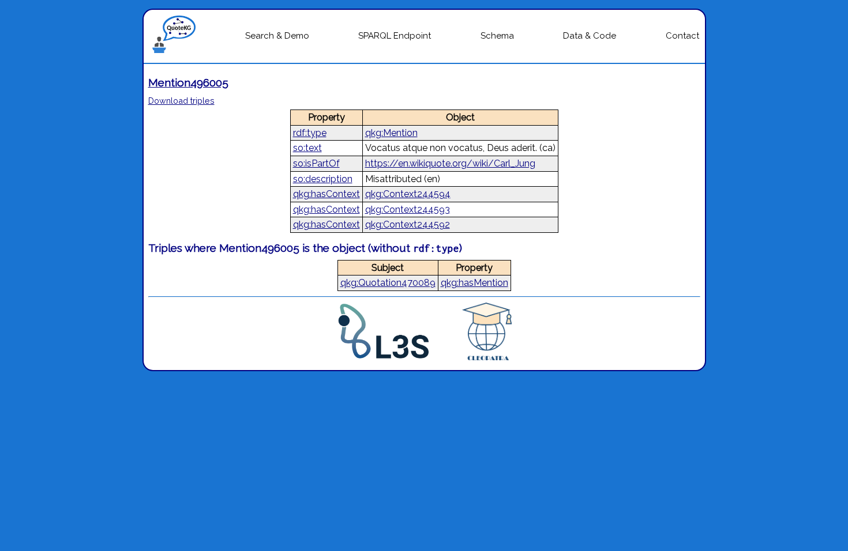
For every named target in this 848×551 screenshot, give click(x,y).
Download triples (181, 100)
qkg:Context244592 (407, 224)
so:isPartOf (316, 163)
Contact (682, 36)
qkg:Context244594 (408, 193)
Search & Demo (277, 36)
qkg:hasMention (474, 282)
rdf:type (310, 132)
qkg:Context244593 (407, 209)
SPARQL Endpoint (394, 36)
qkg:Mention (391, 132)
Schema (497, 36)
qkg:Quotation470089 (388, 282)
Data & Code (589, 36)
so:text (307, 147)
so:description (322, 178)
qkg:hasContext (326, 193)
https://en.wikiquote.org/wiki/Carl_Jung (450, 163)
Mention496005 (188, 82)
